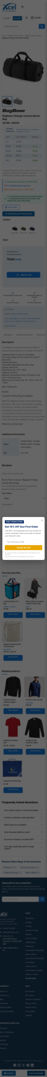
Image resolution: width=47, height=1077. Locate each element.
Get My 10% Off (23, 548)
